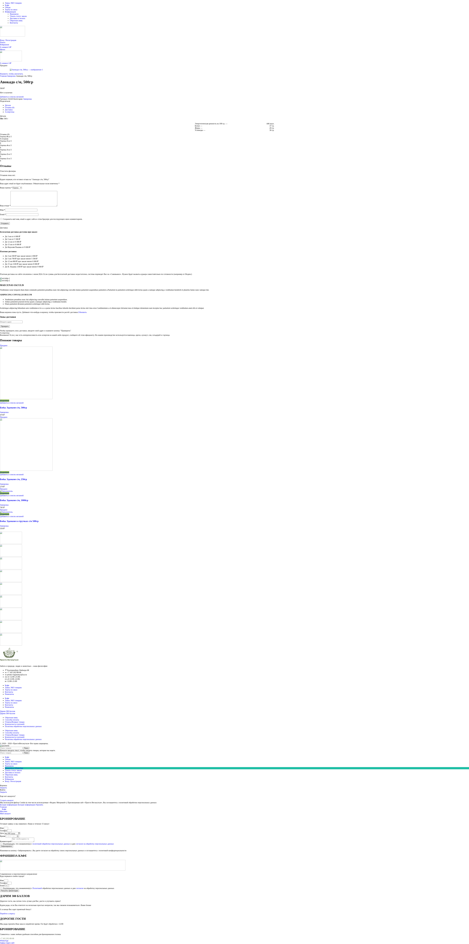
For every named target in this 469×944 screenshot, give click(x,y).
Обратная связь (16, 21)
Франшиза (14, 14)
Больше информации (17, 805)
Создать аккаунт (7, 800)
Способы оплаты (12, 720)
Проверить (5, 326)
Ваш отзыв (5, 206)
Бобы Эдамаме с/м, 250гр (13, 479)
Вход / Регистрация (13, 781)
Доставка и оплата (17, 18)
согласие (79, 888)
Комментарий (6, 841)
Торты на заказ (11, 690)
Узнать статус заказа (18, 16)
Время (3, 836)
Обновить (82, 312)
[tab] (8, 105)
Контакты (14, 23)
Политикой (37, 888)
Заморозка (11, 76)
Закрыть (3, 788)
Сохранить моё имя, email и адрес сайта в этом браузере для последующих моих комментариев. (42, 219)
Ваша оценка (6, 188)
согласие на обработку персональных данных (95, 844)
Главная (3, 76)
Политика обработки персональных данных (23, 726)
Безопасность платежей (14, 724)
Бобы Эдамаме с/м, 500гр (13, 407)
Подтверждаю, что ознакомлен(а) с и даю (58, 844)
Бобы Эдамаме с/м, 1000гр (14, 500)
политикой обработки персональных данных (51, 844)
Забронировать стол (8, 38)
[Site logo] (12, 36)
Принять (39, 805)
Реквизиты (9, 694)
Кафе (7, 685)
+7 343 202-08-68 (7, 938)
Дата (2, 833)
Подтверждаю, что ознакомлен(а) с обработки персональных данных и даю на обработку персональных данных (58, 888)
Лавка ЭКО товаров (13, 688)
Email (3, 214)
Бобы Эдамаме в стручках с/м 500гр (19, 521)
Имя (2, 210)
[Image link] (9, 662)
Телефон (4, 831)
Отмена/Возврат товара (14, 722)
